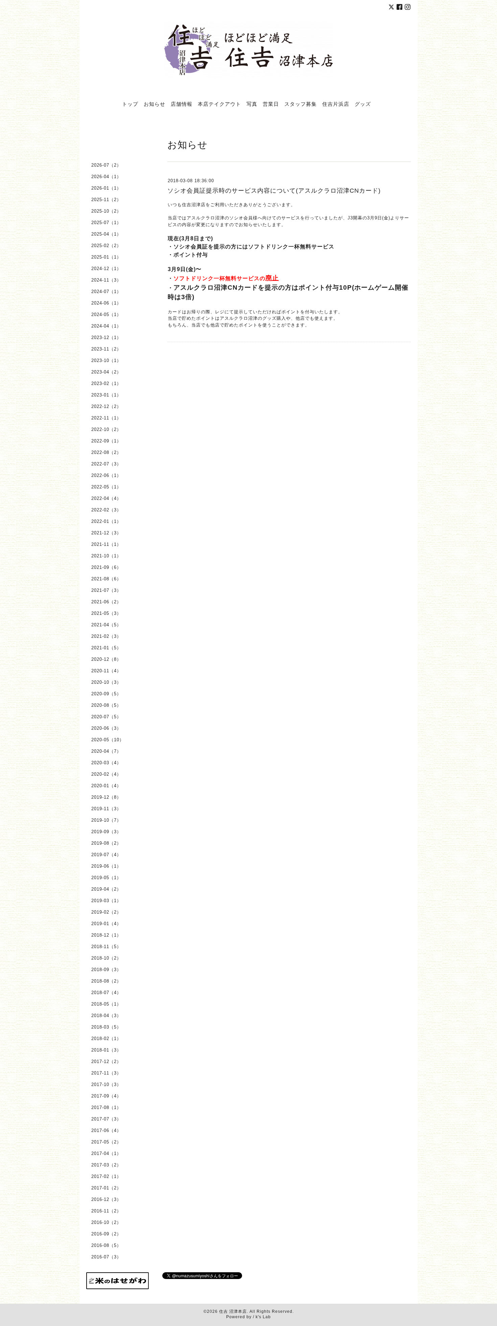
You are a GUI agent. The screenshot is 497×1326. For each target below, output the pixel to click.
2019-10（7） (106, 820)
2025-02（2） (106, 245)
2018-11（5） (106, 946)
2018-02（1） (106, 1038)
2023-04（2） (106, 372)
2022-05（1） (106, 486)
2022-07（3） (106, 463)
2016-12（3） (106, 1199)
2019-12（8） (106, 797)
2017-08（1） (106, 1107)
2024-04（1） (106, 326)
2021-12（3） (106, 532)
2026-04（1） (106, 176)
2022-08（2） (106, 452)
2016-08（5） (106, 1245)
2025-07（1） (106, 222)
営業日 (271, 103)
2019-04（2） (106, 889)
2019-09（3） (106, 831)
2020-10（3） (106, 682)
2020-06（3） (106, 728)
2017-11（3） (106, 1073)
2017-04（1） (106, 1153)
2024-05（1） (106, 314)
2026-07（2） (106, 165)
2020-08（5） (106, 705)
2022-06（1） (106, 475)
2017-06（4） (106, 1130)
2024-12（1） (106, 268)
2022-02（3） (106, 509)
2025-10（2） (106, 211)
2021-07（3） (106, 590)
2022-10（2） (106, 429)
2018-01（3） (106, 1050)
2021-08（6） (106, 578)
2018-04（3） (106, 1015)
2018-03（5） (106, 1027)
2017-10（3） (106, 1084)
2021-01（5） (106, 647)
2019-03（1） (106, 900)
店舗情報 (181, 103)
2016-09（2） (106, 1233)
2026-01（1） (106, 188)
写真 (251, 103)
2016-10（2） (106, 1222)
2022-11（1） (106, 417)
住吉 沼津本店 (233, 1311)
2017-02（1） (106, 1176)
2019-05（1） (106, 877)
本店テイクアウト (219, 103)
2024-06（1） (106, 303)
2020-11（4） (106, 670)
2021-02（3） (106, 636)
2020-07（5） (106, 716)
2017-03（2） (106, 1164)
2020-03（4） (106, 762)
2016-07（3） (106, 1256)
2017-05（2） (106, 1141)
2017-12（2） (106, 1061)
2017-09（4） (106, 1096)
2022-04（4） (106, 498)
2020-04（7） (106, 751)
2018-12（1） (106, 935)
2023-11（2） (106, 349)
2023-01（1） (106, 394)
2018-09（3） (106, 969)
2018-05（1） (106, 1004)
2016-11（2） (106, 1210)
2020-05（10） (107, 739)
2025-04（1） (106, 234)
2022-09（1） (106, 440)
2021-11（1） (106, 544)
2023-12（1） (106, 337)
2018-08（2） (106, 981)
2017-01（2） (106, 1187)
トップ (130, 103)
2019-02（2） (106, 912)
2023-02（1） (106, 383)
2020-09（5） (106, 693)
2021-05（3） (106, 613)
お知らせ (154, 103)
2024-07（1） (106, 291)
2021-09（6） (106, 567)
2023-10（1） (106, 360)
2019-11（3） (106, 808)
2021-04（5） (106, 624)
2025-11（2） (106, 199)
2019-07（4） (106, 854)
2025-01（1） (106, 257)
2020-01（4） (106, 785)
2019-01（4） (106, 923)
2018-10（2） (106, 958)
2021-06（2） (106, 601)
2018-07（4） (106, 992)
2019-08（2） (106, 843)
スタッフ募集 (300, 103)
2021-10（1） (106, 555)
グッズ (363, 103)
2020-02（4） (106, 774)
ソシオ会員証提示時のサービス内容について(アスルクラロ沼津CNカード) (274, 190)
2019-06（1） (106, 866)
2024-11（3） (106, 280)
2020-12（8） (106, 659)
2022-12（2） (106, 406)
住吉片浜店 (335, 103)
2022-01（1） (106, 521)
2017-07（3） (106, 1119)
